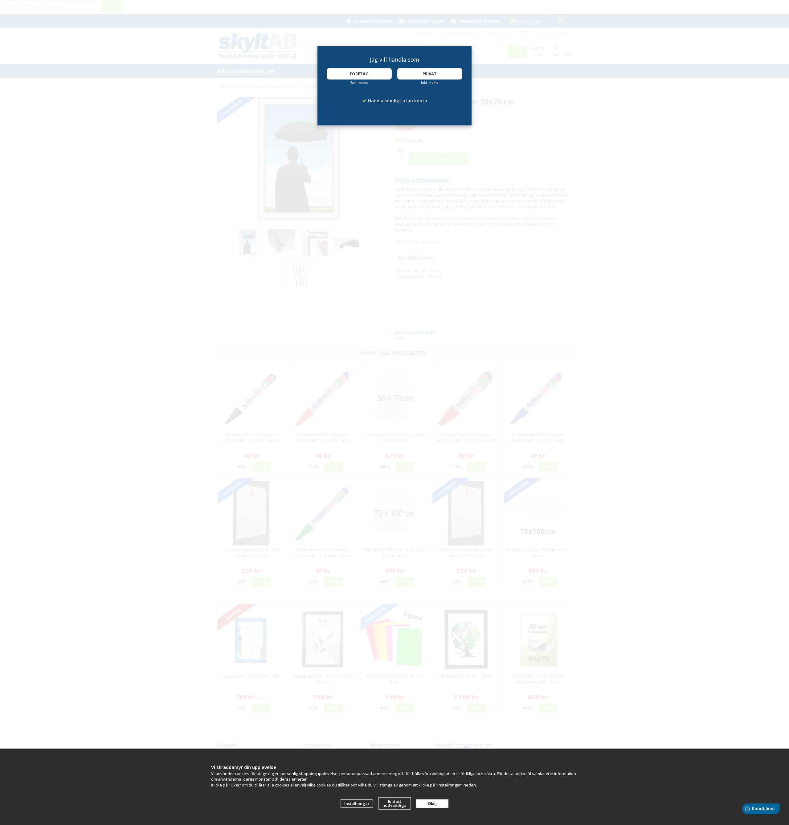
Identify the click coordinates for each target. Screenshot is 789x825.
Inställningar (357, 803)
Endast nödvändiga (394, 803)
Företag (359, 73)
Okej (432, 803)
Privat (430, 73)
